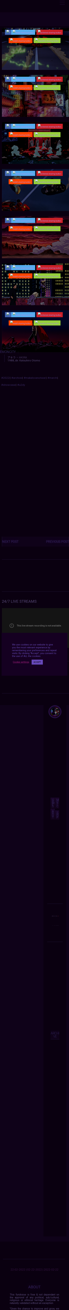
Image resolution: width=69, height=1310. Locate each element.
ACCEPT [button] (37, 662)
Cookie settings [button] (21, 662)
